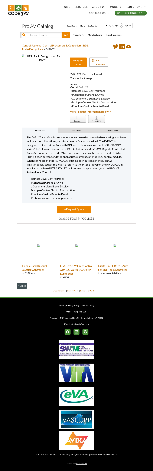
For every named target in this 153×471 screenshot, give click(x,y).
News (82, 26)
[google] (85, 332)
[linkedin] (76, 332)
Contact (84, 305)
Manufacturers (95, 35)
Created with (76, 464)
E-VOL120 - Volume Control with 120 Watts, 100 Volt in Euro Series (76, 269)
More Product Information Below (89, 111)
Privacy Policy (72, 291)
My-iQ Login (113, 26)
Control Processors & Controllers (62, 45)
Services (81, 7)
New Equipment (114, 35)
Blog (92, 305)
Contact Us (92, 26)
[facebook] (68, 332)
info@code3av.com (80, 324)
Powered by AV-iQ (87, 291)
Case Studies (72, 26)
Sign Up (128, 26)
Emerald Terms (59, 291)
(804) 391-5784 (80, 312)
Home (66, 7)
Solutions (136, 7)
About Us (99, 7)
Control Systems (31, 45)
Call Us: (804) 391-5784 (130, 13)
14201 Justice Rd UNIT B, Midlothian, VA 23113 (81, 318)
